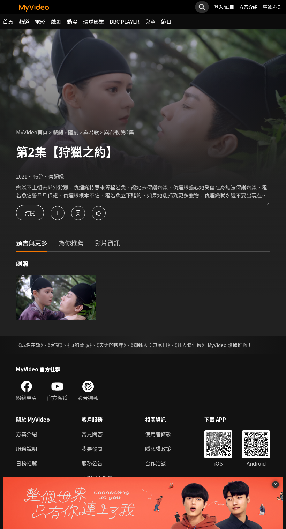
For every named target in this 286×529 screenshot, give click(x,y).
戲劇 (56, 21)
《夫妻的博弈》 (111, 344)
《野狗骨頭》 (79, 344)
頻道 (24, 21)
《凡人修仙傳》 (190, 344)
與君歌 (91, 132)
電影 (40, 21)
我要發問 (92, 448)
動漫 (72, 21)
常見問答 (92, 434)
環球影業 (93, 21)
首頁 (8, 21)
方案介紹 (248, 6)
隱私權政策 (158, 448)
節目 (166, 21)
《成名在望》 (29, 344)
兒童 (150, 21)
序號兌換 (272, 6)
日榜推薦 (26, 463)
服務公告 (92, 463)
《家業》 (55, 344)
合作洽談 (155, 463)
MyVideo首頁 (32, 132)
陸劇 (73, 132)
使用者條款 (158, 434)
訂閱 (30, 213)
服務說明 (26, 448)
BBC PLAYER (125, 21)
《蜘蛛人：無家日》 (150, 344)
